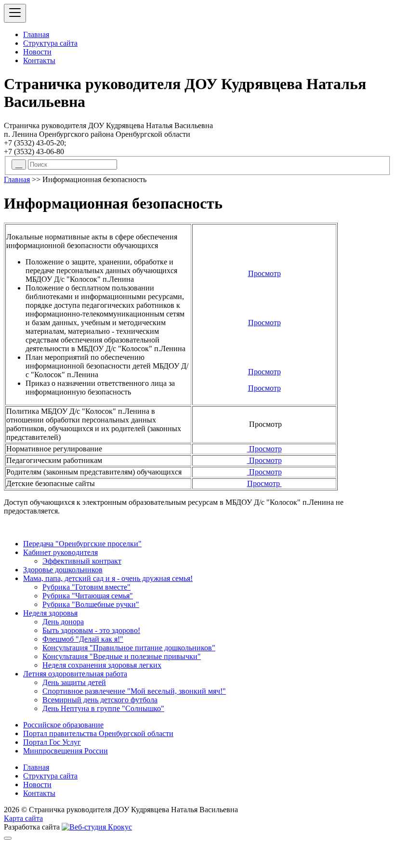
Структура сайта (50, 43)
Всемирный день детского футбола (100, 700)
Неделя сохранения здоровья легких (101, 665)
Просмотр (264, 273)
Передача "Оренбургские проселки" (82, 544)
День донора (63, 622)
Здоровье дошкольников (63, 570)
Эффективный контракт (81, 561)
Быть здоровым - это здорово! (91, 630)
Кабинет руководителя (60, 552)
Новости (37, 52)
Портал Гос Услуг (52, 742)
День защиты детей (74, 682)
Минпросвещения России (65, 751)
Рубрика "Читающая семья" (87, 596)
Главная (36, 34)
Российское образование (63, 725)
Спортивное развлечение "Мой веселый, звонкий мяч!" (134, 691)
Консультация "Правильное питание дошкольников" (128, 648)
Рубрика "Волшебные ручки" (90, 604)
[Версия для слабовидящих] (8, 838)
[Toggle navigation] (15, 13)
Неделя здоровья (50, 613)
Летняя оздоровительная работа (75, 674)
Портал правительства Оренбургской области (98, 733)
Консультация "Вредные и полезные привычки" (121, 656)
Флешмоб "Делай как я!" (82, 639)
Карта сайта (23, 818)
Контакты (39, 60)
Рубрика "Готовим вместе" (86, 587)
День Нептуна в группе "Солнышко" (103, 708)
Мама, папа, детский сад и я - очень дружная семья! (108, 578)
